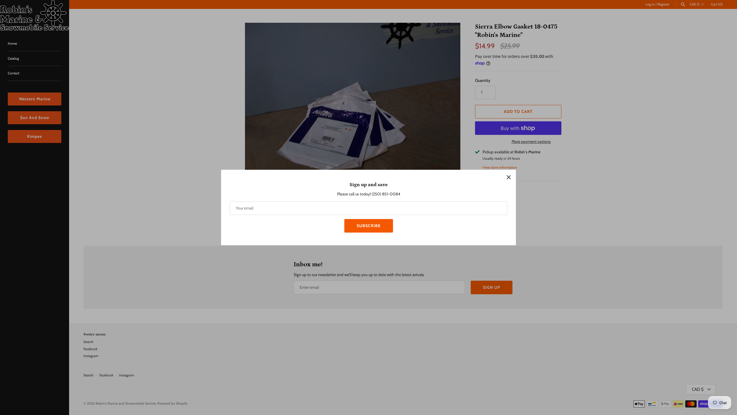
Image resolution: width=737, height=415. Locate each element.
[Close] (508, 177)
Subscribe (369, 225)
